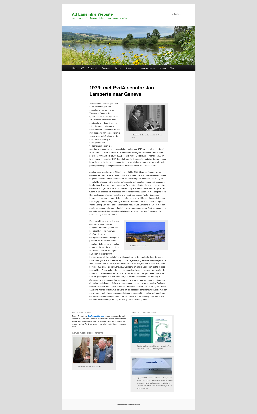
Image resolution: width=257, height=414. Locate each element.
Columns (118, 68)
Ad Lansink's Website (92, 14)
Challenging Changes (95, 316)
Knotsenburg (130, 68)
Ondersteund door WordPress (128, 404)
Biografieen (106, 68)
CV (82, 68)
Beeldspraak (92, 68)
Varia (172, 68)
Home (74, 68)
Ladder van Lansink (147, 68)
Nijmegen (162, 68)
